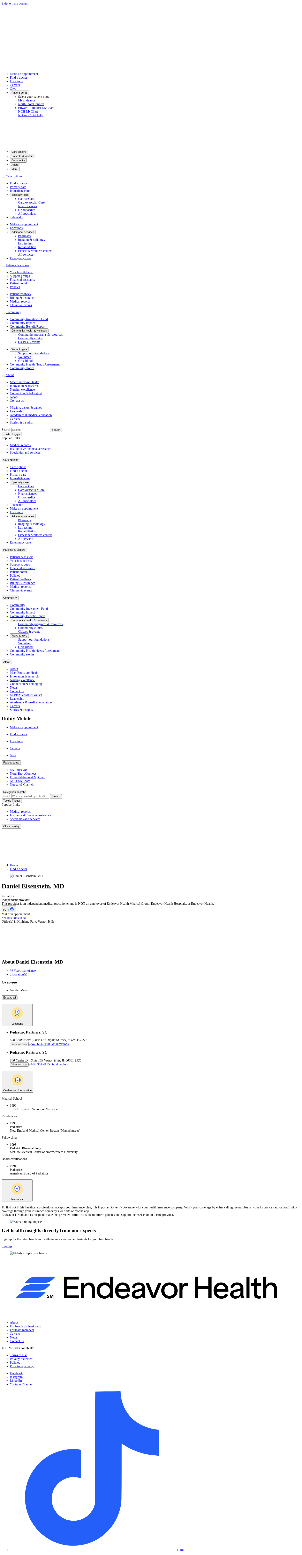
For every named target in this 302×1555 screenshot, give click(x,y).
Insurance (17, 1199)
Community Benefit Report (27, 326)
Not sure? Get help (30, 115)
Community (18, 160)
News (13, 397)
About (15, 164)
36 (23, 970)
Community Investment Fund (29, 319)
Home (14, 865)
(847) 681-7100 (39, 1044)
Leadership (17, 411)
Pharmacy (24, 236)
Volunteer (24, 357)
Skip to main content (15, 3)
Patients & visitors (22, 156)
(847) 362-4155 (39, 1064)
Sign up (7, 1246)
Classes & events (21, 305)
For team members (22, 1330)
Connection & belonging (26, 393)
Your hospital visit (21, 272)
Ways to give (19, 349)
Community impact (22, 323)
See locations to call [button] (14, 917)
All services (25, 254)
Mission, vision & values (26, 407)
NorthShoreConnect (31, 104)
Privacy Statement (21, 1359)
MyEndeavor (26, 100)
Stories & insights (21, 422)
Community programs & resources (40, 334)
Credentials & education (17, 1090)
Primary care (18, 187)
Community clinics (30, 338)
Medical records (20, 301)
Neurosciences (27, 206)
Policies (15, 287)
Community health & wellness (29, 330)
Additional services (23, 232)
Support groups (20, 276)
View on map (19, 1044)
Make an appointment (24, 74)
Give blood (25, 360)
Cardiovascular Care (31, 202)
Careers (15, 85)
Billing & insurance (22, 297)
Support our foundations (34, 353)
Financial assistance (22, 279)
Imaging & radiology (31, 239)
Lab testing (25, 243)
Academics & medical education (31, 415)
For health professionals (25, 1326)
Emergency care (20, 258)
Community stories (22, 368)
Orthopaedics (26, 210)
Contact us (17, 400)
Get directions (60, 1044)
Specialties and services (25, 452)
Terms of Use (18, 1355)
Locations (16, 81)
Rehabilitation (27, 247)
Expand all (9, 997)
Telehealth (16, 217)
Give (13, 88)
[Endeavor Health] (151, 144)
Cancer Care (26, 198)
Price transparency (22, 1366)
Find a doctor (18, 77)
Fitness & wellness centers (35, 251)
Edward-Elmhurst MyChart (36, 107)
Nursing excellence (22, 389)
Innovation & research (24, 386)
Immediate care (20, 190)
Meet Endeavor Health (24, 382)
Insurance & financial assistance (30, 448)
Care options (19, 151)
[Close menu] (3, 177)
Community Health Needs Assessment (35, 364)
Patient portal (19, 92)
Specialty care (20, 194)
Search (6, 429)
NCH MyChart (28, 111)
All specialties (27, 213)
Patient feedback (20, 294)
